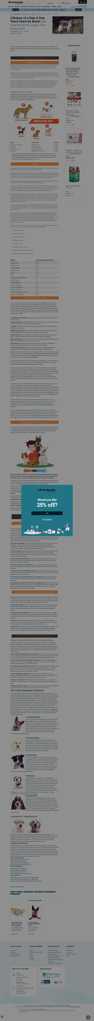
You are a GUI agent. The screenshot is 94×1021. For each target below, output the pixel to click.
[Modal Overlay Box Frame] (47, 510)
